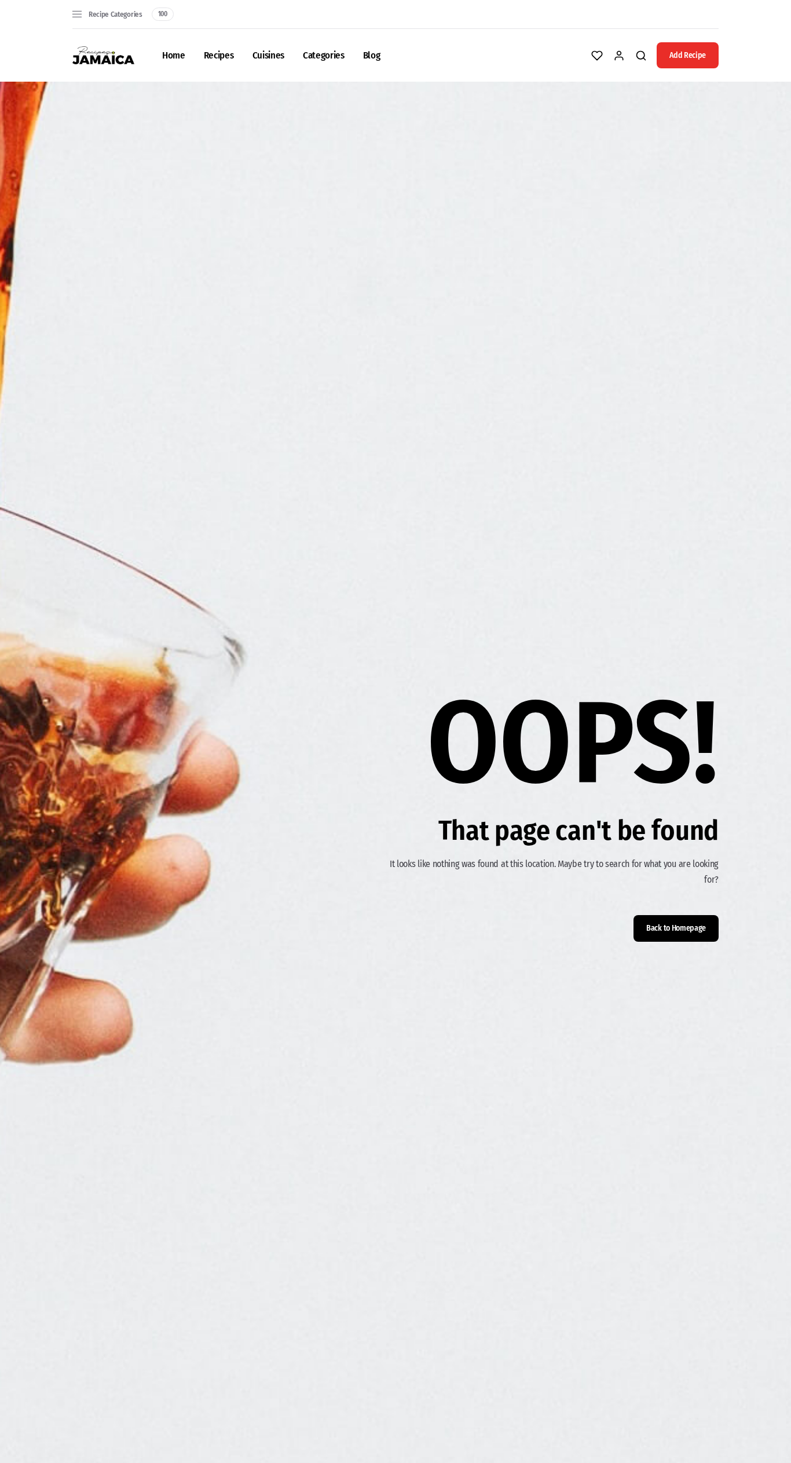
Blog (371, 55)
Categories (324, 55)
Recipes (219, 55)
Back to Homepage (676, 928)
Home (173, 55)
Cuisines (268, 55)
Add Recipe (687, 55)
